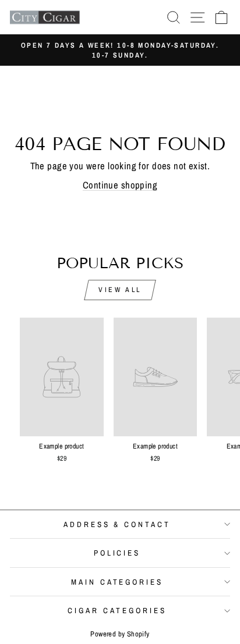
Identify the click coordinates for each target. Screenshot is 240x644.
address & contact (117, 524)
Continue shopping (120, 185)
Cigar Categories (117, 610)
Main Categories (117, 582)
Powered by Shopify (119, 634)
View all (120, 289)
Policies (117, 552)
